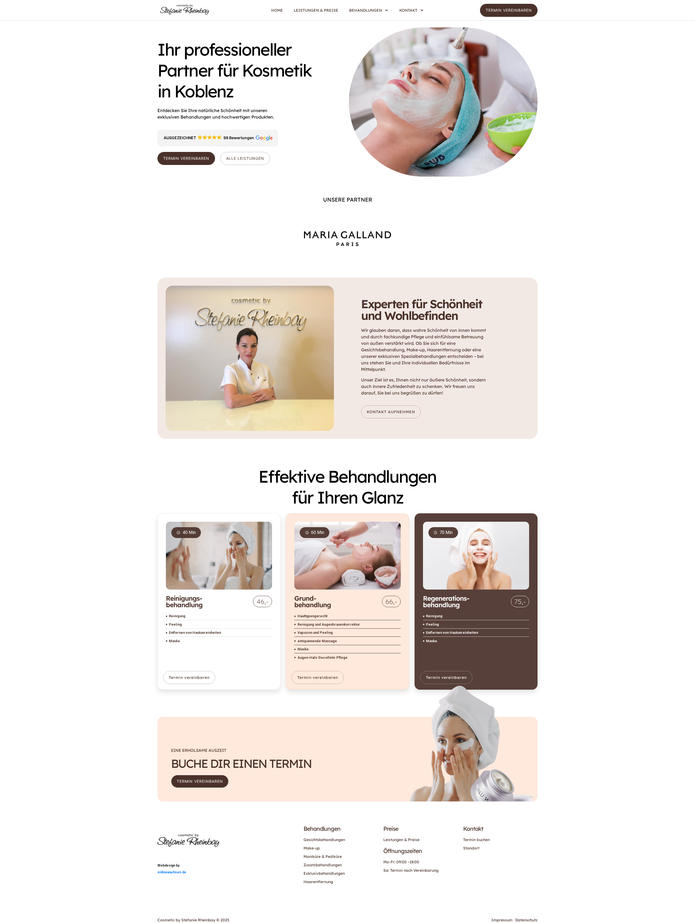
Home (277, 10)
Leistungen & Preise (316, 10)
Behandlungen (365, 10)
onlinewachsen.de (171, 872)
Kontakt (408, 10)
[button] (217, 138)
